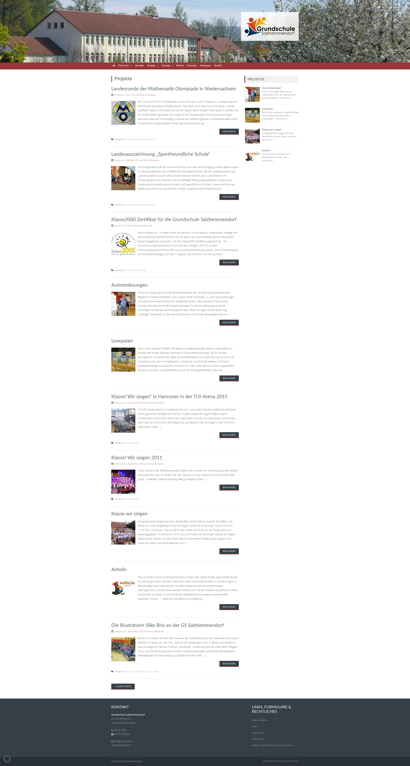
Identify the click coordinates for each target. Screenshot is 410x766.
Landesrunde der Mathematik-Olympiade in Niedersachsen (173, 89)
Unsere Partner (259, 720)
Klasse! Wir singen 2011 (136, 457)
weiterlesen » (286, 97)
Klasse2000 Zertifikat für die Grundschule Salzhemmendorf (174, 219)
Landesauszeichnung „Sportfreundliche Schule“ (160, 154)
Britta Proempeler (147, 95)
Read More (229, 131)
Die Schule (123, 66)
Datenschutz (258, 739)
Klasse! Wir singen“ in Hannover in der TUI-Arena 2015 (169, 396)
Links (254, 726)
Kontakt (218, 66)
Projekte (151, 66)
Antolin (119, 569)
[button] (7, 759)
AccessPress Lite (291, 761)
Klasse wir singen (129, 514)
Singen (136, 442)
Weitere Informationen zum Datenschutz (272, 745)
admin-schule (147, 226)
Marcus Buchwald (155, 403)
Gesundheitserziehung (144, 204)
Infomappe (205, 66)
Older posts (123, 686)
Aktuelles (139, 66)
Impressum (257, 732)
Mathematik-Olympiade (144, 139)
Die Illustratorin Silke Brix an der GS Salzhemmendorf (167, 625)
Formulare (192, 66)
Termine (180, 66)
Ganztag (166, 66)
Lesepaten (122, 341)
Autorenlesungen (129, 285)
